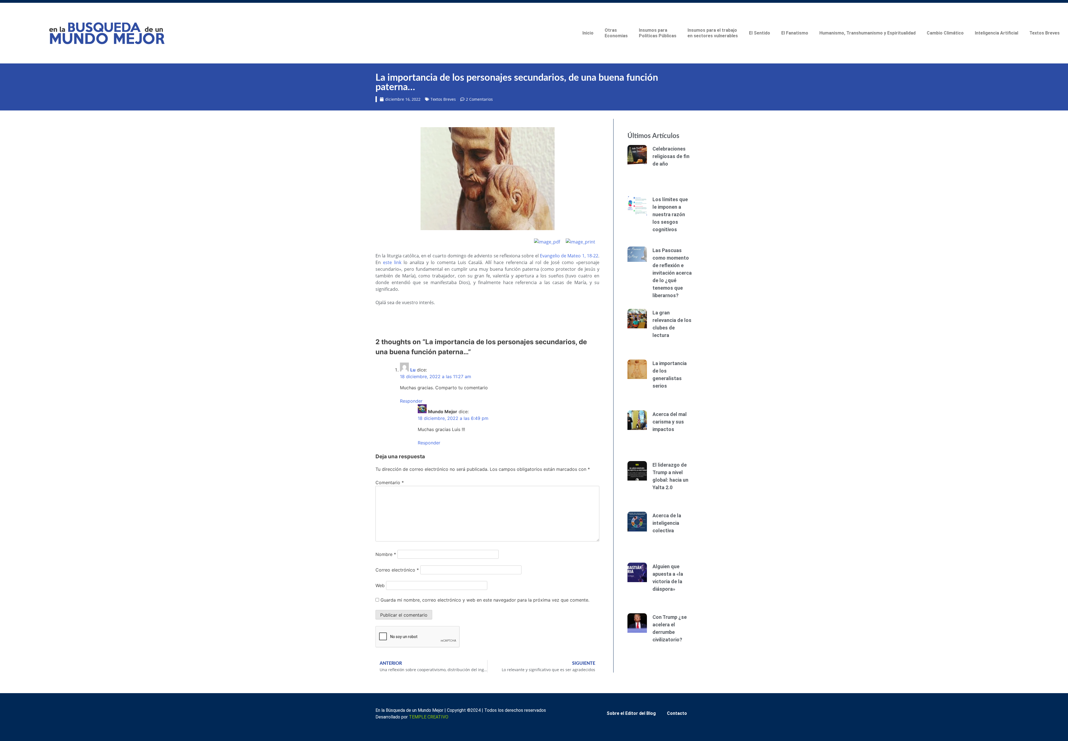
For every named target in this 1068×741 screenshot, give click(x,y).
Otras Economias (616, 33)
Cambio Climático (945, 33)
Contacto (677, 713)
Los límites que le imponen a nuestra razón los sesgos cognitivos (670, 214)
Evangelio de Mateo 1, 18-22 (569, 256)
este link (392, 262)
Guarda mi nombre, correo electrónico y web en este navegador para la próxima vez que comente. (484, 600)
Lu (413, 370)
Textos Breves (1044, 33)
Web (380, 585)
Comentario (389, 482)
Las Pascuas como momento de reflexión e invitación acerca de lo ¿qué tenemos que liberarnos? (672, 272)
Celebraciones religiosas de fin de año (670, 156)
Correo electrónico (397, 570)
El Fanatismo (794, 33)
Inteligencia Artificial (996, 33)
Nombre (385, 554)
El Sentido (759, 33)
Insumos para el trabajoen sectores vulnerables (713, 33)
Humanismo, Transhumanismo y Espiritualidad (867, 33)
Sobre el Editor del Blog (631, 713)
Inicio (588, 33)
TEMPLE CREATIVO (428, 717)
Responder (411, 401)
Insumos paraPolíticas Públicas (657, 33)
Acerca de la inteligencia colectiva (666, 523)
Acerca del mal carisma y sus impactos (669, 421)
